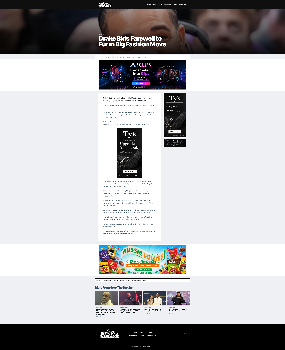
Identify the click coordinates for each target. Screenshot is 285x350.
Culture (160, 4)
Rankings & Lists (183, 4)
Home (188, 335)
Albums (149, 4)
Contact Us (187, 333)
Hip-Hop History (168, 4)
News (175, 4)
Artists (154, 4)
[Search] (189, 4)
